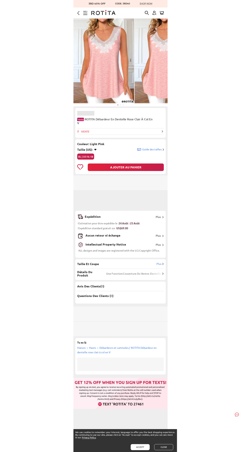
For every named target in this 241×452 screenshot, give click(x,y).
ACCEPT (140, 447)
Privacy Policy (89, 437)
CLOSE (164, 447)
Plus (158, 216)
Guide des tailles (152, 149)
